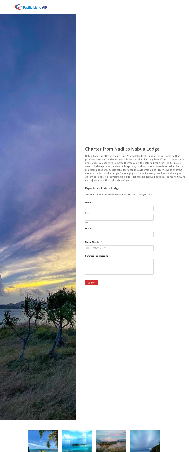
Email (88, 228)
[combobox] (88, 248)
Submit (91, 282)
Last (87, 222)
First (87, 213)
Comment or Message (96, 256)
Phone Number (93, 242)
